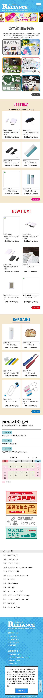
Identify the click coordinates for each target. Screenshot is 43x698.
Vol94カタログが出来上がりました (14, 434)
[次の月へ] (38, 458)
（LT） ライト (7, 579)
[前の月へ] (27, 458)
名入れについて (14, 666)
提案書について (14, 660)
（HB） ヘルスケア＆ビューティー (14, 599)
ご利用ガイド (14, 639)
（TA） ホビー (7, 587)
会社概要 (12, 645)
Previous (4, 17)
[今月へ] (32, 458)
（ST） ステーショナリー (11, 591)
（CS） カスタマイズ (9, 607)
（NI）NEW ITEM (8, 555)
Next (39, 17)
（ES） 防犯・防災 (8, 583)
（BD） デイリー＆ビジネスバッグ (14, 595)
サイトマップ (14, 642)
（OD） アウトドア (9, 571)
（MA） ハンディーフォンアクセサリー (15, 567)
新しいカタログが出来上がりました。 (15, 450)
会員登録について (15, 654)
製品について (14, 663)
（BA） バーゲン (8, 559)
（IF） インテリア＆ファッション (14, 575)
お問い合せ (13, 636)
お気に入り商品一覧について (19, 657)
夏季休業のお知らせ (9, 442)
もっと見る (35, 95)
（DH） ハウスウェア (9, 563)
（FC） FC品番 (7, 603)
